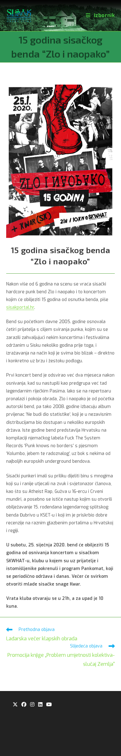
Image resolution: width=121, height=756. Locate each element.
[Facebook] (23, 704)
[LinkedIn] (40, 704)
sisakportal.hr (20, 307)
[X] (15, 704)
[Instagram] (32, 704)
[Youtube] (49, 704)
